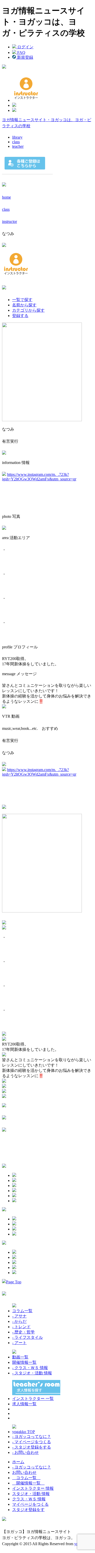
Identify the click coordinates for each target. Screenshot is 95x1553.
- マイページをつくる (31, 1442)
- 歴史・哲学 (23, 1332)
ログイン (24, 47)
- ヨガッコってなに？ (31, 1436)
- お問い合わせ (25, 1452)
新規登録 (24, 57)
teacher (18, 146)
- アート (19, 1343)
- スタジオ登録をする (31, 1447)
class (16, 142)
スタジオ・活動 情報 (31, 1494)
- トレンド (21, 1327)
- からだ (19, 1321)
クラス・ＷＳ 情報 (29, 1499)
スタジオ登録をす (28, 1509)
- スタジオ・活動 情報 (32, 1373)
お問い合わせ (24, 1472)
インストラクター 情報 (33, 1488)
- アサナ (19, 1316)
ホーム (18, 1462)
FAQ (20, 52)
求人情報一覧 (24, 1404)
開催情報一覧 (24, 1362)
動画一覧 (20, 1357)
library (17, 137)
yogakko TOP (23, 1432)
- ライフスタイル (27, 1337)
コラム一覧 (22, 1311)
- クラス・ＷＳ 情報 (30, 1368)
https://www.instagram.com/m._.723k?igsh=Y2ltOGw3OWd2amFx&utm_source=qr (39, 476)
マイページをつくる (30, 1504)
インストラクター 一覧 (33, 1398)
